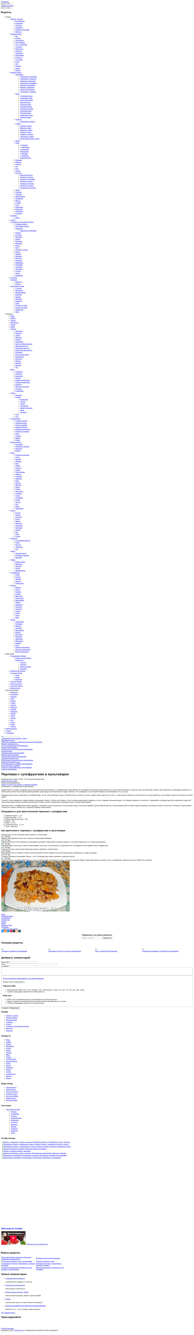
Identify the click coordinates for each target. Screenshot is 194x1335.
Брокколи (18, 352)
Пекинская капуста (22, 348)
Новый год (19, 660)
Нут (16, 549)
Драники (18, 256)
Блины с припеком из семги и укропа (55, 1144)
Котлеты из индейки (27, 179)
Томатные (19, 53)
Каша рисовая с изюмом (10, 766)
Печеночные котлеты (28, 188)
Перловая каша (26, 107)
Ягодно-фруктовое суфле (29, 139)
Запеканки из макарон (28, 83)
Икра (17, 312)
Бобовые (14, 538)
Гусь (17, 416)
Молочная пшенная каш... (11, 762)
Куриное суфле (26, 126)
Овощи (13, 329)
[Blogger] (16, 931)
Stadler (13, 714)
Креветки (18, 449)
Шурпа (17, 70)
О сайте (4, 1328)
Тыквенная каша (26, 115)
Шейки (17, 438)
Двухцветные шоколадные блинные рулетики (49, 1153)
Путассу (18, 468)
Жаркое (18, 162)
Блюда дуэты (15, 688)
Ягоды (13, 620)
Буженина (19, 23)
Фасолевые (19, 55)
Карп (17, 481)
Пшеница (18, 528)
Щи (16, 36)
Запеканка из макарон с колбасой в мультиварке (160, 951)
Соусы (13, 220)
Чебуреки (19, 269)
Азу (16, 166)
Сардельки (19, 391)
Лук (16, 367)
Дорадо (18, 459)
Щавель (18, 365)
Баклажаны (19, 357)
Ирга (17, 645)
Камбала (18, 479)
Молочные (19, 49)
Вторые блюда (16, 72)
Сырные (18, 51)
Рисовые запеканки (27, 85)
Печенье (18, 258)
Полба (17, 536)
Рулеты (18, 271)
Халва (13, 325)
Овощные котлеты (27, 184)
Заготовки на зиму (17, 286)
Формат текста (8, 982)
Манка (17, 521)
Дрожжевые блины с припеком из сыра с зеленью (51, 1142)
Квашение (19, 290)
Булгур (18, 513)
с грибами (24, 154)
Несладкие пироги (22, 226)
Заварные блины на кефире (35, 1149)
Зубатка (18, 461)
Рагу (17, 168)
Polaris (13, 701)
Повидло (18, 299)
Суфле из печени (26, 134)
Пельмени (19, 198)
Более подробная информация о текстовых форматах (23, 978)
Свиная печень (21, 423)
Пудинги (18, 119)
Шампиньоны (20, 570)
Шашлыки (19, 207)
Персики (18, 607)
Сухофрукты (15, 573)
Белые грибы (20, 562)
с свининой (24, 149)
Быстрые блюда (17, 686)
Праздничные (11, 1087)
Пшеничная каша (26, 109)
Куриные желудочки (22, 429)
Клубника (18, 624)
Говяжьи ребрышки (22, 382)
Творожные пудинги (27, 121)
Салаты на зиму (21, 308)
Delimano (14, 711)
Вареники (19, 209)
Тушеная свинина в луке (45, 1261)
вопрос (8, 1299)
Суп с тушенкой (21, 44)
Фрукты (13, 585)
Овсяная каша (25, 104)
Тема (3, 964)
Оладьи (18, 254)
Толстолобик (20, 472)
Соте (17, 205)
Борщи (18, 38)
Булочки (18, 235)
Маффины (19, 263)
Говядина (19, 372)
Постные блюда (16, 673)
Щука (17, 506)
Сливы (18, 594)
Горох (17, 543)
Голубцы (18, 192)
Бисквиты (19, 241)
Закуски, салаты (17, 19)
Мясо (12, 369)
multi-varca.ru (19, 1330)
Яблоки (18, 587)
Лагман (18, 66)
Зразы (17, 190)
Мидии (17, 451)
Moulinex (14, 707)
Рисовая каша (25, 113)
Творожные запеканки (28, 77)
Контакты (10, 1328)
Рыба (13, 453)
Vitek (12, 699)
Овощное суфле (26, 130)
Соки (17, 303)
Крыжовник (19, 630)
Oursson (14, 697)
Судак (17, 500)
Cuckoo (13, 705)
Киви (17, 617)
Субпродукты (16, 419)
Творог (13, 320)
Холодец (18, 25)
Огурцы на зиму (21, 305)
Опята (17, 568)
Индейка (18, 395)
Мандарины (19, 600)
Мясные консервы (22, 386)
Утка (17, 414)
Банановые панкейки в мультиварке (53, 1155)
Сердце (18, 436)
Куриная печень (21, 427)
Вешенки (18, 564)
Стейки (18, 203)
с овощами (10, 733)
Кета (17, 463)
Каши (17, 94)
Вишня (18, 632)
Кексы (17, 245)
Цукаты (18, 581)
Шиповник (19, 641)
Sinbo (13, 724)
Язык (17, 434)
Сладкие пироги (21, 224)
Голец (17, 457)
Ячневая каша (25, 117)
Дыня (17, 615)
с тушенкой (24, 156)
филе (22, 410)
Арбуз (17, 613)
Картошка (19, 331)
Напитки (14, 280)
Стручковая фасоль (22, 540)
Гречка (17, 515)
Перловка (19, 526)
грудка (22, 404)
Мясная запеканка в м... (10, 744)
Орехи (13, 551)
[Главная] (5, 2)
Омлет (17, 141)
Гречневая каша (26, 98)
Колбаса (18, 384)
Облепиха (19, 639)
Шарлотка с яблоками (28, 231)
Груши (17, 590)
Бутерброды (20, 21)
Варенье (18, 295)
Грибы (13, 560)
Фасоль (18, 545)
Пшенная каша (26, 111)
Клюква (18, 643)
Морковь (18, 337)
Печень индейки (21, 425)
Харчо (17, 68)
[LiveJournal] (19, 931)
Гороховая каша (26, 96)
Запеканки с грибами (28, 92)
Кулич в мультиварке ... (9, 747)
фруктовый (24, 151)
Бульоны (18, 57)
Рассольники (20, 42)
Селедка (18, 493)
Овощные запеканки (28, 81)
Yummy (13, 726)
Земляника (19, 622)
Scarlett (13, 709)
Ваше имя (5, 962)
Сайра (17, 470)
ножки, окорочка (26, 408)
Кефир (13, 318)
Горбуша (18, 476)
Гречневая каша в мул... (10, 758)
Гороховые (19, 40)
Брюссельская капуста (23, 350)
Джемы (18, 297)
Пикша (17, 466)
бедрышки (24, 399)
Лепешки (18, 260)
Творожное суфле (27, 137)
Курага (17, 577)
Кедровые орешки (22, 555)
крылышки (24, 406)
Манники (18, 243)
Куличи (18, 233)
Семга (17, 496)
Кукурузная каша (26, 100)
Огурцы (14, 1112)
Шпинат (18, 363)
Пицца (17, 239)
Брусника (18, 634)
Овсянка (18, 523)
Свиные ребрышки (22, 380)
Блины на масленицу (23, 658)
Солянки (18, 47)
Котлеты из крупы (26, 186)
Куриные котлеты (26, 177)
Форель (18, 474)
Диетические (11, 1089)
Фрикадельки (20, 196)
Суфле (18, 124)
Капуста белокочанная (23, 344)
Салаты (23, 662)
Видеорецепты (11, 728)
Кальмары (19, 444)
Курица (18, 397)
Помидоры (19, 310)
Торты (17, 273)
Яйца (12, 316)
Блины (17, 252)
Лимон (17, 602)
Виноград (19, 596)
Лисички (18, 566)
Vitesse (13, 718)
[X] (14, 931)
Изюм (17, 575)
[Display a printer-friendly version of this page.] (9, 781)
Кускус (17, 519)
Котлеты (18, 173)
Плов (17, 143)
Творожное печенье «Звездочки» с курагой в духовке (49, 1264)
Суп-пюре (19, 60)
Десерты (14, 278)
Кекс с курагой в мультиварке (106, 951)
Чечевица (19, 547)
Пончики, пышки (21, 250)
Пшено (18, 530)
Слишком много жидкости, (15, 1278)
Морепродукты (16, 442)
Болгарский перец (22, 355)
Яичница (18, 160)
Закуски (23, 664)
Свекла (18, 339)
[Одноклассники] (5, 931)
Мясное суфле (25, 128)
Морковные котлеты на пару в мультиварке (64, 951)
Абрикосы (19, 605)
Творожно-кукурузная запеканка (48, 1258)
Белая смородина (22, 652)
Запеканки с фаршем (28, 79)
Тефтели (18, 194)
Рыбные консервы (22, 30)
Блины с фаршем (24, 1151)
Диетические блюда (18, 671)
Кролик (18, 378)
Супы (17, 62)
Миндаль (18, 557)
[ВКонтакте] (2, 931)
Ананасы (18, 609)
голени (22, 402)
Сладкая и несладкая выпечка (22, 222)
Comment (5, 966)
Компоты (18, 282)
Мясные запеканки (27, 87)
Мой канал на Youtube (11, 1228)
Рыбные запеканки (27, 89)
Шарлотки (19, 228)
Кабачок (18, 333)
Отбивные (19, 211)
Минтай (18, 485)
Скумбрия (19, 498)
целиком (23, 412)
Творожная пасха (7, 740)
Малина (18, 626)
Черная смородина (22, 647)
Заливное (19, 27)
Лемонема (19, 508)
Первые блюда (16, 34)
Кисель (18, 284)
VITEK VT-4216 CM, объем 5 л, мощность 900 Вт (19, 784)
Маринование (20, 292)
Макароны (14, 322)
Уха (16, 64)
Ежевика (18, 637)
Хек (16, 504)
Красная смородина (22, 650)
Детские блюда (16, 681)
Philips (13, 703)
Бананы (18, 592)
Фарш (13, 327)
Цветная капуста (21, 346)
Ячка (17, 534)
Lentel (13, 716)
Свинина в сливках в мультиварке (14, 951)
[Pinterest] (11, 931)
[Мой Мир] (8, 931)
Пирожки (18, 237)
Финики (18, 579)
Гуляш (17, 171)
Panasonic (14, 694)
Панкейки (19, 265)
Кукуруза (18, 359)
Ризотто (18, 164)
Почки (17, 440)
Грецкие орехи (20, 553)
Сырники (18, 267)
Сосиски (18, 389)
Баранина (19, 376)
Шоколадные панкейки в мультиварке (47, 1158)
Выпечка (23, 669)
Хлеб (17, 248)
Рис (16, 532)
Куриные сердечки (22, 431)
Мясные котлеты (26, 175)
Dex (12, 720)
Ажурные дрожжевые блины (60, 1146)
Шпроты (18, 32)
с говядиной (24, 147)
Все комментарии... (8, 1313)
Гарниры (14, 215)
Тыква (17, 335)
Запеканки (19, 74)
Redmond (14, 692)
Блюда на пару (16, 684)
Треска (18, 502)
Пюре (17, 218)
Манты (17, 201)
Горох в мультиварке (9, 769)
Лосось (18, 483)
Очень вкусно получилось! (15, 1285)
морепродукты (25, 158)
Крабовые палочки (22, 446)
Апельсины (19, 598)
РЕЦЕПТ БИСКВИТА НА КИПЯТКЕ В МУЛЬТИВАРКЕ (25, 1306)
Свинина (18, 374)
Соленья (18, 288)
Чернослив (19, 583)
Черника (18, 628)
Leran (13, 722)
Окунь (17, 487)
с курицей (23, 145)
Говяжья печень (21, 421)
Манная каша (25, 102)
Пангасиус (19, 491)
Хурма (17, 611)
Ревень (18, 361)
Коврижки (19, 275)
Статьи (8, 731)
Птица (13, 393)
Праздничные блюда (18, 656)
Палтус (18, 489)
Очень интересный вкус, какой (16, 1292)
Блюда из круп (6, 925)
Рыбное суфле (25, 132)
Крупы (13, 510)
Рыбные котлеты (26, 181)
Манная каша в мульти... (10, 755)
